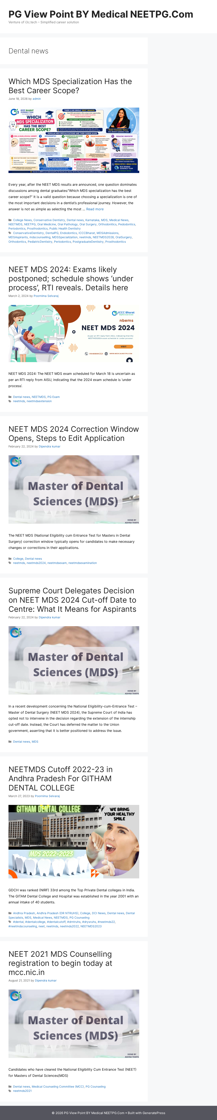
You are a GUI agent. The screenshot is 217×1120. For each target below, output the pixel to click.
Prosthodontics (37, 228)
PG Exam (53, 397)
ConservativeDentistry (28, 233)
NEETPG (30, 224)
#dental (18, 921)
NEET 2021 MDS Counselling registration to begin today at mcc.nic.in (60, 963)
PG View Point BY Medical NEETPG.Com (100, 14)
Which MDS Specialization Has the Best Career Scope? (70, 86)
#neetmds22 (106, 921)
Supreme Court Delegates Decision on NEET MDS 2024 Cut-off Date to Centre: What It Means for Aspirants (72, 599)
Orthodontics (17, 241)
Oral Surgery (88, 224)
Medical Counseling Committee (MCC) (58, 1086)
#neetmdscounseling (22, 926)
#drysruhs (89, 921)
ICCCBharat (87, 233)
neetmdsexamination (82, 563)
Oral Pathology (68, 224)
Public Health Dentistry (65, 228)
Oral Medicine (46, 224)
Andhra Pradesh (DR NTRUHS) (57, 913)
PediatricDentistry (40, 241)
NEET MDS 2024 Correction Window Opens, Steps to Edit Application (73, 433)
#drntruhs (74, 921)
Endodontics (68, 233)
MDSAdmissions (107, 233)
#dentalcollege (35, 921)
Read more (95, 209)
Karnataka (92, 220)
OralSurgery (123, 237)
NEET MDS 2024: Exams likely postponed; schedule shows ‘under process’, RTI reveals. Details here (70, 278)
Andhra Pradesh (24, 913)
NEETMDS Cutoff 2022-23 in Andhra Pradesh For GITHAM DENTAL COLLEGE (60, 778)
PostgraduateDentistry (88, 241)
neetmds (85, 237)
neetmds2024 (36, 563)
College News (22, 220)
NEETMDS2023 (91, 926)
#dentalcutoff (56, 921)
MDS (104, 220)
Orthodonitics (107, 224)
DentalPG (52, 233)
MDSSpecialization (65, 237)
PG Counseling (79, 917)
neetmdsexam (57, 563)
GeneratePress (154, 1113)
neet (42, 926)
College (18, 558)
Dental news (75, 220)
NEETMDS (15, 224)
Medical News (118, 220)
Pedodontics (126, 224)
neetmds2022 (69, 926)
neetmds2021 (22, 1090)
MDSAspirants (18, 237)
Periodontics (16, 228)
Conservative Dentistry (49, 220)
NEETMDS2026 (103, 237)
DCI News (99, 913)
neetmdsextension (39, 401)
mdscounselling (39, 237)
